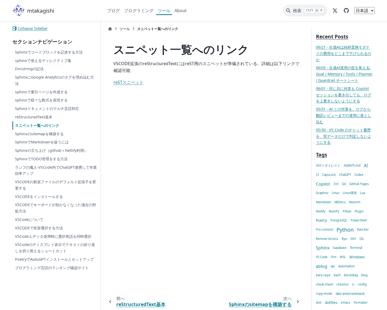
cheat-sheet (324, 284)
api (333, 266)
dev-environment (350, 293)
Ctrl (336, 184)
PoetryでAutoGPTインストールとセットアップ (54, 259)
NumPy (334, 211)
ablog (321, 266)
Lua (362, 193)
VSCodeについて (29, 219)
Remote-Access (327, 239)
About (181, 10)
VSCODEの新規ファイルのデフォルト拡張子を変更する (55, 185)
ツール (164, 10)
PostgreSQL (338, 220)
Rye (344, 239)
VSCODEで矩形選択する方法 (39, 227)
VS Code (322, 257)
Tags (321, 154)
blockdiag (351, 275)
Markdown (323, 202)
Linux (335, 193)
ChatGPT (345, 175)
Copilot (323, 184)
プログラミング (138, 10)
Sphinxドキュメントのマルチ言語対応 (47, 108)
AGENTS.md (352, 165)
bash (337, 275)
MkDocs (340, 202)
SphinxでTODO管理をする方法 (41, 158)
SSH (353, 239)
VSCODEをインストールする (39, 196)
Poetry (321, 220)
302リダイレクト (328, 165)
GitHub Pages (359, 184)
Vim (333, 257)
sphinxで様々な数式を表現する (41, 100)
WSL (343, 257)
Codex (358, 175)
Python (345, 229)
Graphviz (322, 193)
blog (364, 275)
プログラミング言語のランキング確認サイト (52, 267)
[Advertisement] (204, 256)
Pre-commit (324, 229)
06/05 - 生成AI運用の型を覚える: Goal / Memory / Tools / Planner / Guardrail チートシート (344, 74)
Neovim (354, 202)
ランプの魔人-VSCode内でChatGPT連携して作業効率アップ (56, 170)
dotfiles (331, 302)
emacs (345, 302)
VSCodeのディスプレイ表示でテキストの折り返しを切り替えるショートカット (55, 247)
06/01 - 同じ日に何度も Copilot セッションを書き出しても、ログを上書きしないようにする (343, 95)
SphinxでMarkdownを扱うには (42, 141)
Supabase (339, 248)
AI (366, 165)
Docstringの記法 (29, 68)
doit (318, 302)
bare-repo (323, 275)
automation (346, 266)
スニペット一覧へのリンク (37, 125)
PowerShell (359, 220)
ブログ (113, 10)
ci (353, 284)
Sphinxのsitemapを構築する (39, 133)
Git (344, 184)
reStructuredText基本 (33, 116)
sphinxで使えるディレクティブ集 (43, 60)
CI (317, 175)
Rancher (363, 229)
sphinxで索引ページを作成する (41, 91)
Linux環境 (350, 193)
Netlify (320, 211)
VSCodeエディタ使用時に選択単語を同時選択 (53, 236)
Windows (357, 256)
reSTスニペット (128, 82)
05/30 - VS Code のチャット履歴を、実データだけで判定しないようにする (343, 136)
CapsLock (329, 175)
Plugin (359, 211)
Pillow (347, 211)
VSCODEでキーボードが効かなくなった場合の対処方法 (55, 208)
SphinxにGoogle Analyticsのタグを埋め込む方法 (54, 80)
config (362, 284)
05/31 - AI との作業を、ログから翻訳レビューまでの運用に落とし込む (343, 115)
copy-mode (324, 294)
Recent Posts (332, 36)
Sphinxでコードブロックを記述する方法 (49, 52)
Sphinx (322, 248)
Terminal (356, 248)
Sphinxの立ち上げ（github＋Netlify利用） (51, 150)
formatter (361, 302)
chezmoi (342, 284)
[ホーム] (110, 29)
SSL (361, 239)
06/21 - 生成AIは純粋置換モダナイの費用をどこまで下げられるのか (343, 53)
